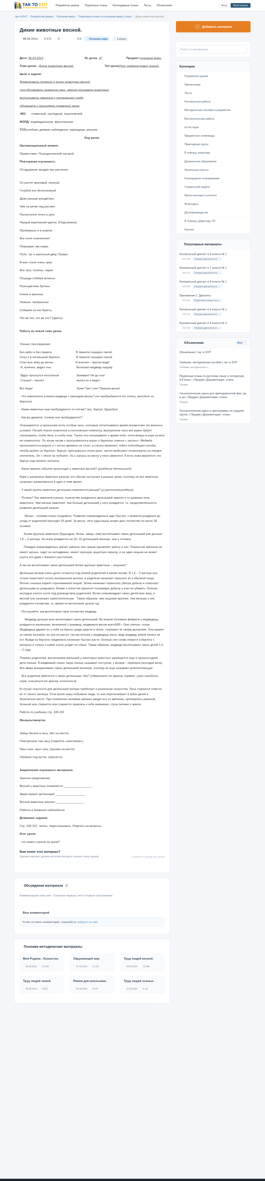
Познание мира (66, 16)
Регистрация (240, 5)
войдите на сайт (88, 922)
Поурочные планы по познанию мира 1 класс (105, 16)
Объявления (164, 5)
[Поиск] (207, 5)
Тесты (147, 5)
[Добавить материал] (200, 5)
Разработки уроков (67, 5)
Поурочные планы (96, 5)
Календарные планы (125, 5)
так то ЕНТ (20, 16)
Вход (224, 5)
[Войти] (214, 5)
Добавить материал (217, 26)
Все (240, 342)
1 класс (121, 38)
